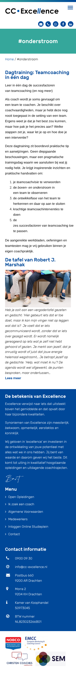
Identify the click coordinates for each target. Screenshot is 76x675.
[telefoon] (48, 24)
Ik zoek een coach (21, 504)
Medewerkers (18, 519)
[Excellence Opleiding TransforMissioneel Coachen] (32, 10)
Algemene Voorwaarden (25, 512)
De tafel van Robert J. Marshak (30, 262)
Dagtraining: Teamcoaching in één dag (37, 75)
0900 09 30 (23, 558)
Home (9, 59)
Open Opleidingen (21, 497)
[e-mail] (41, 24)
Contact (14, 534)
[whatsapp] (55, 24)
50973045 (22, 608)
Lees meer (13, 378)
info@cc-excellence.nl (31, 567)
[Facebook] (63, 24)
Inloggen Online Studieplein (28, 527)
